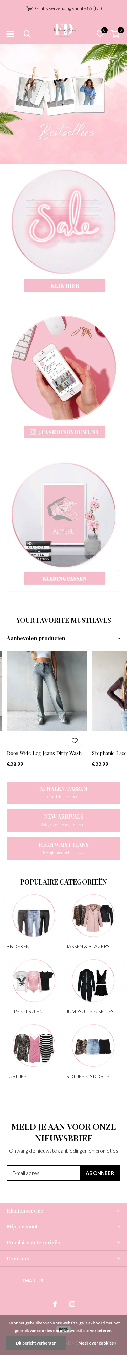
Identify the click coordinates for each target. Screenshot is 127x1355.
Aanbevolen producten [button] (36, 638)
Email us (33, 1280)
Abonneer (100, 1173)
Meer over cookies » (97, 1343)
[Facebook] (55, 1303)
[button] (10, 34)
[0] (115, 34)
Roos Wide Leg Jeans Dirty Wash (44, 753)
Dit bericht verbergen (36, 1343)
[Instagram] (72, 1303)
